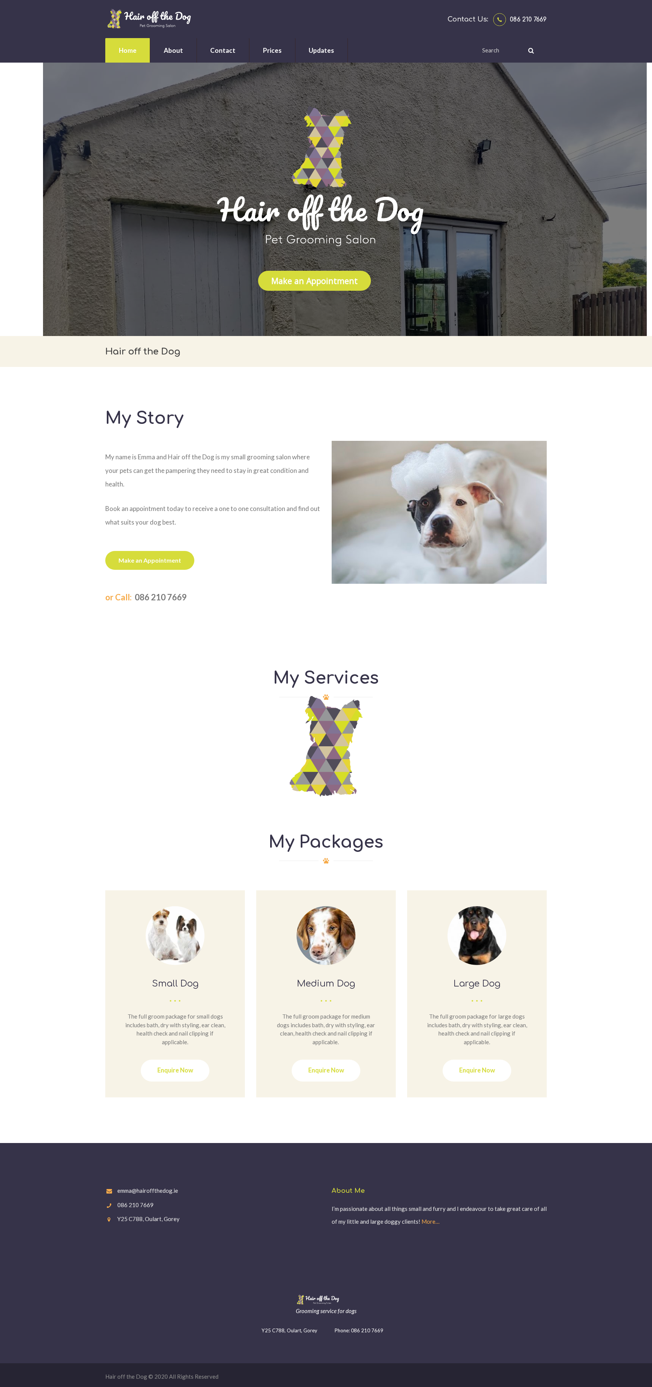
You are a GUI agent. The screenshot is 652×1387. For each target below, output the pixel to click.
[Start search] (530, 50)
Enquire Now (175, 1070)
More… (430, 1221)
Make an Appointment (314, 280)
